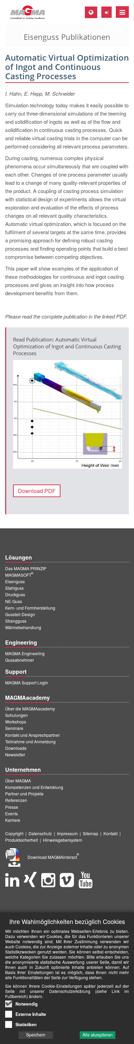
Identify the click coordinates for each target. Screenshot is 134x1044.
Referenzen (16, 800)
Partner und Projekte (24, 793)
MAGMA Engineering (25, 653)
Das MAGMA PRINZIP (25, 568)
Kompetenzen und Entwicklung (34, 787)
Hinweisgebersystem (62, 840)
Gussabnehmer (19, 660)
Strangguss (15, 621)
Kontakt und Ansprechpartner (32, 735)
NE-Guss (13, 601)
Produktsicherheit (21, 840)
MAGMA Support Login (26, 682)
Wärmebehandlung (23, 627)
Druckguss (15, 594)
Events (11, 813)
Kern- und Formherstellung (30, 608)
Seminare (14, 728)
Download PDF (37, 491)
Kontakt (110, 833)
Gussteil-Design (20, 614)
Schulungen (16, 715)
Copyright (14, 833)
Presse (11, 807)
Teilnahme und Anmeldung (30, 741)
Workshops (15, 721)
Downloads (15, 748)
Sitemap (90, 833)
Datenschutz (40, 833)
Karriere (12, 820)
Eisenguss (15, 581)
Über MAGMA (18, 780)
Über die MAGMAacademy (30, 708)
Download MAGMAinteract (53, 857)
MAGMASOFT (19, 575)
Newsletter (15, 754)
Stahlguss (14, 588)
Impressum (67, 833)
